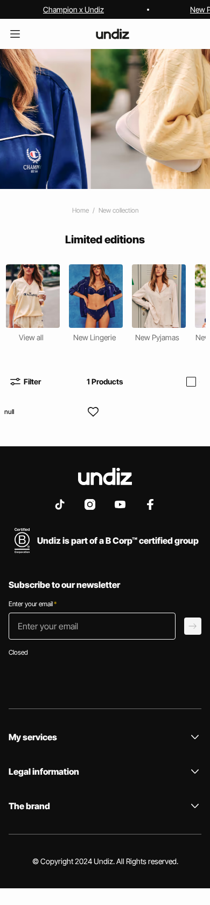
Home (80, 210)
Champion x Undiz (73, 9)
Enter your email (33, 604)
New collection (118, 210)
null (9, 412)
